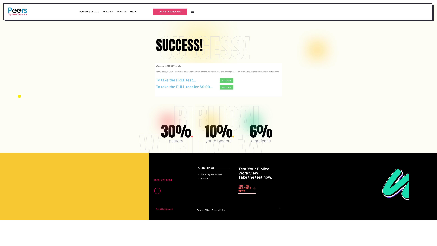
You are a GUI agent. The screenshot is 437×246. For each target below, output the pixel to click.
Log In (133, 12)
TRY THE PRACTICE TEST (170, 12)
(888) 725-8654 (163, 180)
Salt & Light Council (164, 209)
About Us (108, 12)
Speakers (121, 12)
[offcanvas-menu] (192, 11)
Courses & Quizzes (89, 12)
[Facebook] (157, 191)
